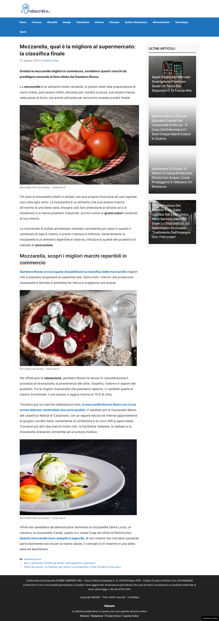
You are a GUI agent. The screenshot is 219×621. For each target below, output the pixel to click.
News (23, 22)
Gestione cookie (210, 618)
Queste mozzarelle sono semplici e (45, 538)
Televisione (82, 22)
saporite (77, 538)
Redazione (97, 615)
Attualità (52, 22)
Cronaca (37, 22)
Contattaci (133, 597)
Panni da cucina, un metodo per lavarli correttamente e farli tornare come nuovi (72, 566)
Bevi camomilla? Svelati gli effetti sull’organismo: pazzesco (60, 563)
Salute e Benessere (136, 22)
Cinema (99, 22)
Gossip (67, 22)
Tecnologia (181, 22)
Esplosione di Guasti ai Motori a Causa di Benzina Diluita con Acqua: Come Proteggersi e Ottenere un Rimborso (172, 178)
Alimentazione (161, 22)
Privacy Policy (113, 615)
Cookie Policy (131, 615)
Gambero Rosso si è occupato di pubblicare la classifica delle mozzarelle (73, 272)
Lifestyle (114, 22)
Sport (23, 31)
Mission (84, 615)
